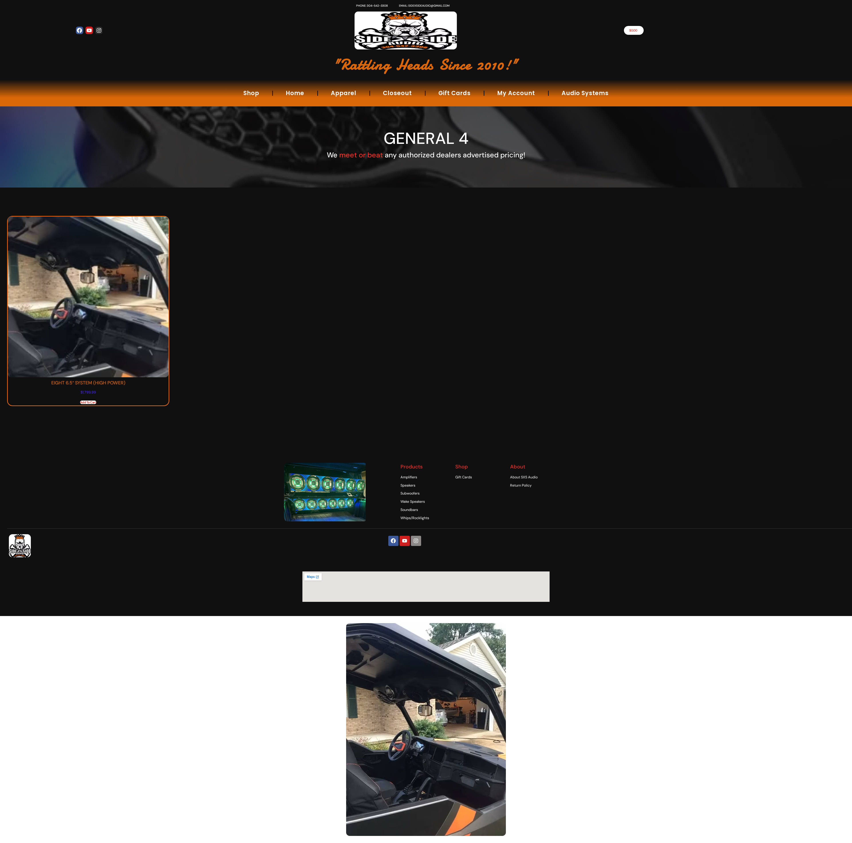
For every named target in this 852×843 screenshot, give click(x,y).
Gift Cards (454, 93)
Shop (251, 93)
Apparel (343, 93)
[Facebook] (79, 30)
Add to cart (88, 402)
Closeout (397, 93)
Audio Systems (585, 93)
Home (295, 93)
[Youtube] (89, 30)
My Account (516, 93)
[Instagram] (99, 30)
